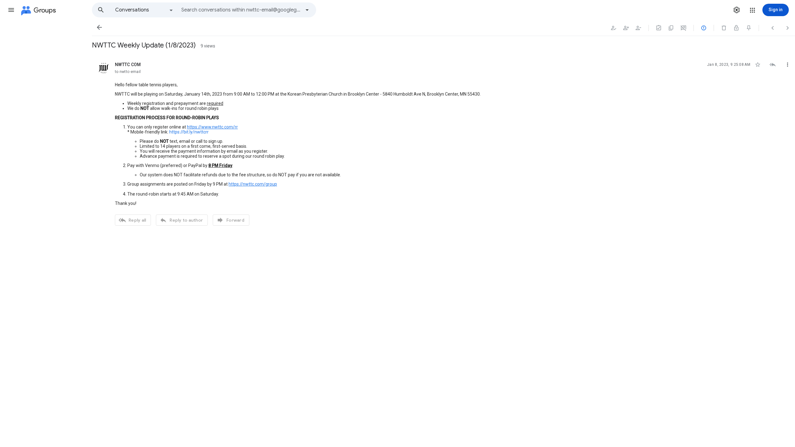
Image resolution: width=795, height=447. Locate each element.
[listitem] (443, 143)
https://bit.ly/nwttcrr (189, 131)
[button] (11, 9)
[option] (144, 10)
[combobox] (241, 10)
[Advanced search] (307, 10)
